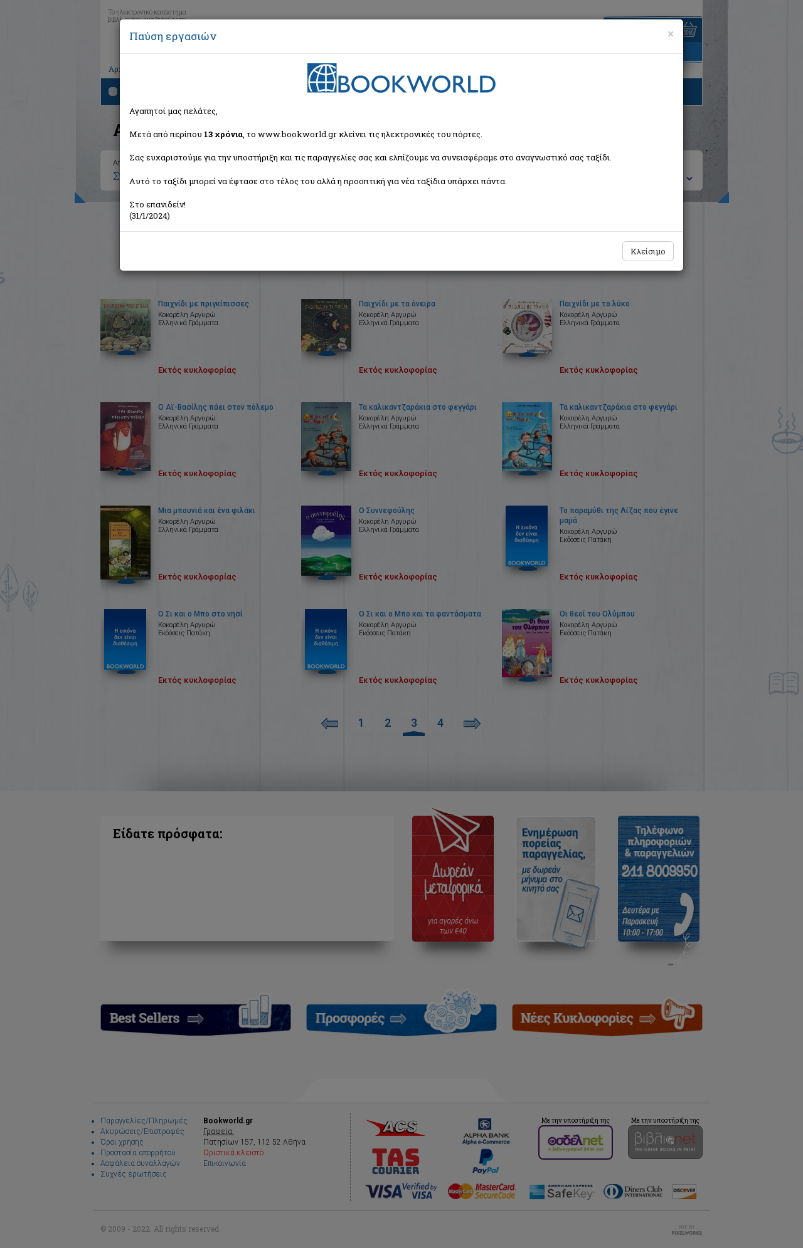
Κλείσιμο (648, 251)
